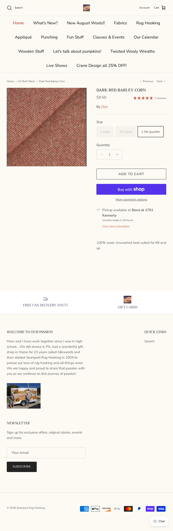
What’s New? (45, 23)
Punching (49, 37)
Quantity (103, 145)
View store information (116, 226)
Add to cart (131, 174)
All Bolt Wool (26, 81)
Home (18, 23)
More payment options (131, 200)
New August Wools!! (86, 23)
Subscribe (22, 467)
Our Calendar (146, 37)
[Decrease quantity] (101, 154)
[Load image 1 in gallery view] (46, 127)
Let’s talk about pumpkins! (77, 51)
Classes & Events (109, 37)
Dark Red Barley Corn (52, 81)
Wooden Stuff (31, 51)
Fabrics (120, 23)
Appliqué (23, 37)
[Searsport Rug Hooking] (86, 8)
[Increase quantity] (118, 154)
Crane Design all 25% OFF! (102, 65)
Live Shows (56, 65)
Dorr (104, 106)
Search (149, 341)
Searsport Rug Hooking (31, 508)
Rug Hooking (148, 23)
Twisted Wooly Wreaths (132, 51)
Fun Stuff (75, 37)
